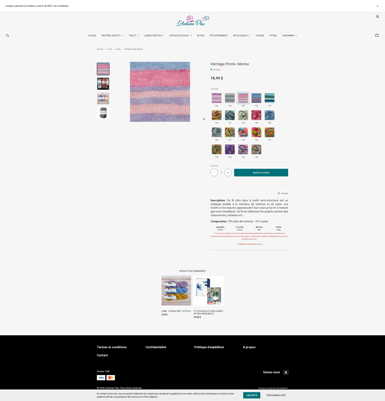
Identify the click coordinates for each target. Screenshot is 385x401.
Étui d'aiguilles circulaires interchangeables (208, 312)
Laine (118, 49)
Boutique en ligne (266, 388)
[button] (276, 395)
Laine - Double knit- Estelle (176, 311)
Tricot (109, 49)
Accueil (100, 49)
